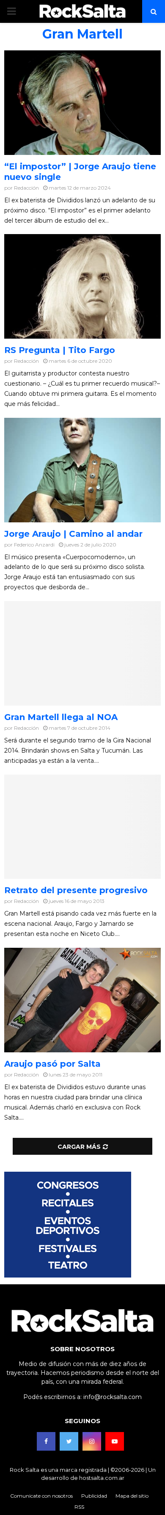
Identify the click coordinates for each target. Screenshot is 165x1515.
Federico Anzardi (34, 544)
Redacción (26, 188)
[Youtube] (114, 1441)
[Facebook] (46, 1441)
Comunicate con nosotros (41, 1496)
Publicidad (94, 1496)
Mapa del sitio (132, 1496)
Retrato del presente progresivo (76, 890)
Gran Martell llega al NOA (61, 717)
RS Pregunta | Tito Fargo (59, 350)
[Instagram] (91, 1441)
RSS (79, 1507)
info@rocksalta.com (112, 1397)
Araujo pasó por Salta (52, 1064)
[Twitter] (69, 1441)
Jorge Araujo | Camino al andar (73, 534)
